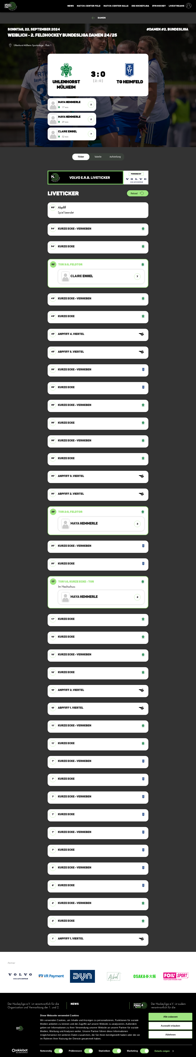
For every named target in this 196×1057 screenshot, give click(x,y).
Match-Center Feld (88, 6)
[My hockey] (188, 6)
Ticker (81, 157)
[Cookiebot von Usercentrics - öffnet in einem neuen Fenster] (19, 1051)
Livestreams (176, 6)
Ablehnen (170, 1034)
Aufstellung (115, 157)
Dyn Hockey (159, 6)
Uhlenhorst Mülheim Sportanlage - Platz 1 (32, 45)
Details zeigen (162, 1051)
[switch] (88, 1050)
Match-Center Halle (116, 6)
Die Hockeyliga (140, 6)
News (70, 6)
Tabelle (98, 157)
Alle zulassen (170, 1016)
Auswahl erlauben (170, 1025)
